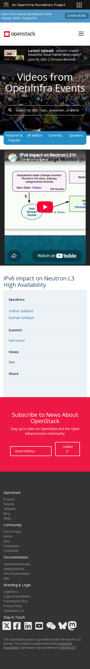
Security (9, 504)
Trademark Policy (15, 601)
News (7, 518)
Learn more (76, 16)
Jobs (7, 541)
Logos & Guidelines (17, 596)
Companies (11, 546)
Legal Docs (11, 592)
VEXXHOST (68, 648)
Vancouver (17, 340)
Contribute (11, 551)
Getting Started (14, 569)
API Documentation (17, 574)
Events (8, 536)
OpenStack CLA (14, 611)
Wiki (6, 578)
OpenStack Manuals (17, 564)
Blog (7, 514)
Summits (55, 135)
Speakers (76, 135)
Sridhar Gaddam (21, 311)
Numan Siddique (21, 317)
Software (10, 509)
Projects (9, 499)
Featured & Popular (14, 137)
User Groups (12, 532)
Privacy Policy (13, 606)
